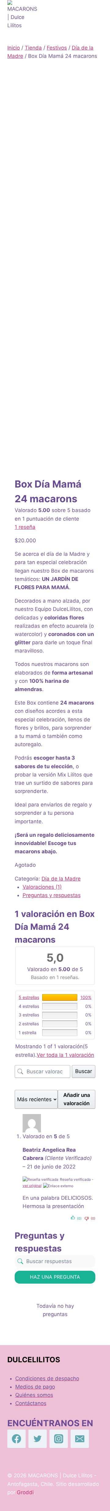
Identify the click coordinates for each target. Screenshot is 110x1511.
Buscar (83, 1071)
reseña (25, 527)
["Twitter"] (37, 1439)
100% (85, 997)
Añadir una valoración (76, 1099)
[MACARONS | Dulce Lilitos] (22, 17)
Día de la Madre (61, 879)
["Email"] (80, 1439)
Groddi (25, 1492)
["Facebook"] (16, 1439)
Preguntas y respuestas (52, 895)
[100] (60, 997)
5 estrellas (29, 997)
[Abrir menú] (96, 17)
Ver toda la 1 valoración (65, 1055)
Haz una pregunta (55, 1277)
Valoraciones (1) (42, 887)
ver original (32, 1185)
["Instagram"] (59, 1439)
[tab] (59, 887)
